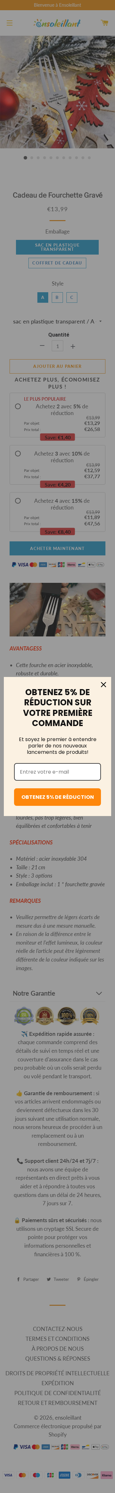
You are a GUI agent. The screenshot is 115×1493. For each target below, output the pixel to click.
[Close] (103, 684)
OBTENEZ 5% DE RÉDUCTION (57, 797)
